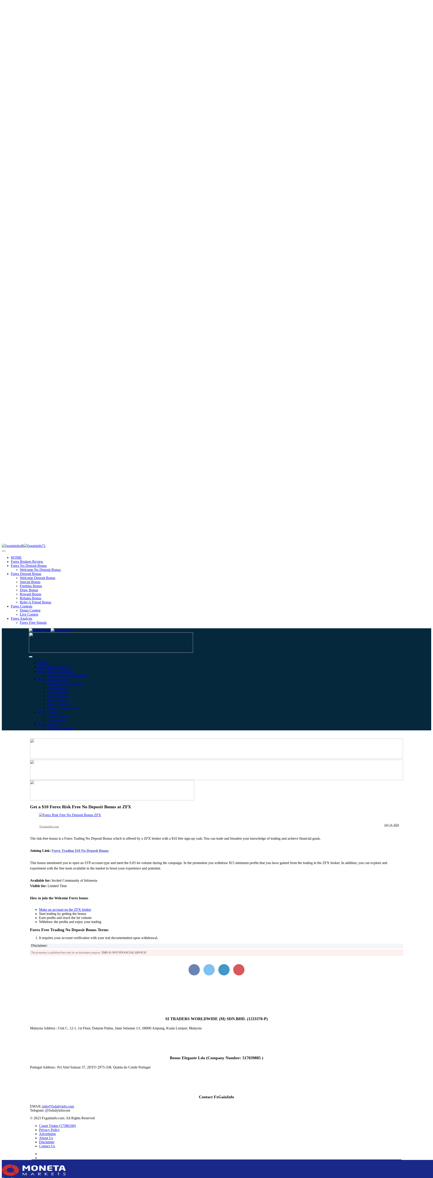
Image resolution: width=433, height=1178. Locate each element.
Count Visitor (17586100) (57, 1126)
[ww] (111, 651)
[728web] (216, 779)
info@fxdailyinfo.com (58, 1106)
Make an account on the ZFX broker (65, 910)
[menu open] (30, 656)
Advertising (47, 1134)
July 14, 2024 (391, 825)
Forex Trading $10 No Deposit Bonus (80, 851)
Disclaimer (46, 1142)
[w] (216, 758)
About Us (46, 1138)
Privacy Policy (49, 1130)
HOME (16, 557)
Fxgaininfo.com (49, 826)
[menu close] (3, 551)
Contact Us (47, 1146)
